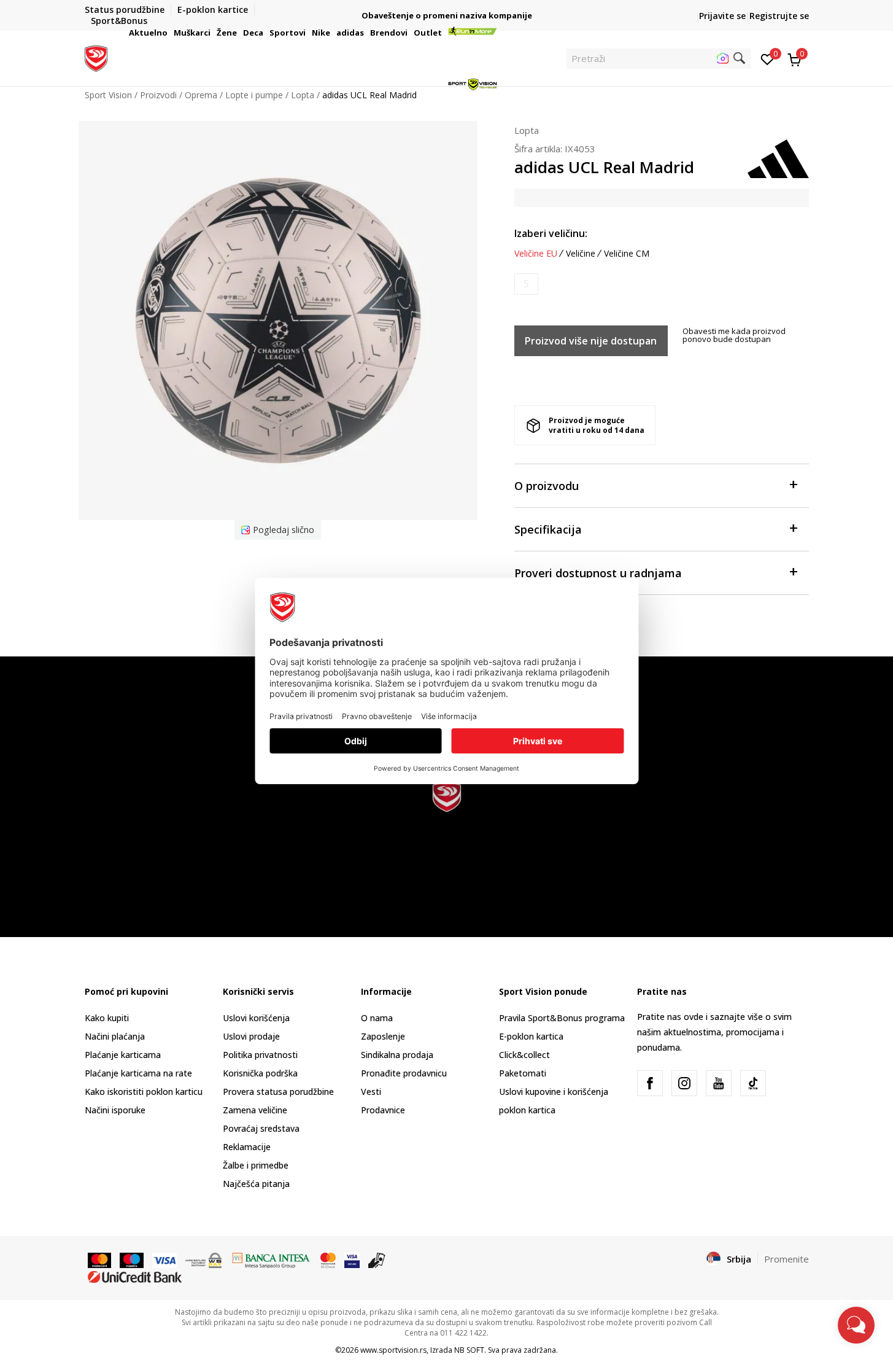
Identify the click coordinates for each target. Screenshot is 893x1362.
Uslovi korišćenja (256, 1018)
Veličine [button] (580, 254)
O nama (377, 1018)
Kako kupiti (107, 1018)
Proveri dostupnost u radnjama (598, 573)
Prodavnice (383, 1110)
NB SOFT (469, 1350)
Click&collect (524, 1054)
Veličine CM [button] (626, 254)
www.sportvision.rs (393, 1350)
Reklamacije (247, 1147)
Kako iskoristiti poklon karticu (144, 1091)
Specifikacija (548, 529)
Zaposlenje (383, 1036)
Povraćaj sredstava (261, 1128)
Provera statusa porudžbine (278, 1091)
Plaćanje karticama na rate (138, 1073)
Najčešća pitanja (256, 1183)
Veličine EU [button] (535, 254)
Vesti (371, 1091)
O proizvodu (546, 485)
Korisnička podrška (260, 1073)
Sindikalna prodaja (397, 1054)
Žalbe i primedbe (255, 1165)
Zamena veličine (255, 1110)
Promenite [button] (786, 1259)
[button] (169, 32)
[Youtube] (718, 1083)
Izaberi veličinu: (550, 233)
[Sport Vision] (96, 57)
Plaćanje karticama (123, 1054)
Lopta (526, 130)
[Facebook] (650, 1083)
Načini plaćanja (115, 1036)
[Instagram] (684, 1083)
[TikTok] (753, 1083)
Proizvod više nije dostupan (591, 341)
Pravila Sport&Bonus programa (562, 1018)
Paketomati (522, 1073)
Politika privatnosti (260, 1054)
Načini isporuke (115, 1110)
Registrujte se (779, 15)
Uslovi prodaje (251, 1036)
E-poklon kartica (531, 1036)
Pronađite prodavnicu (404, 1073)
